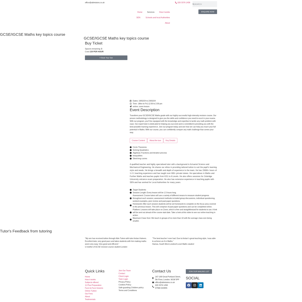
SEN (138, 18)
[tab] (138, 140)
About (167, 23)
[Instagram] (195, 285)
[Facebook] (189, 285)
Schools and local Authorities (158, 18)
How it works (164, 12)
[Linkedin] (200, 285)
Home (139, 12)
